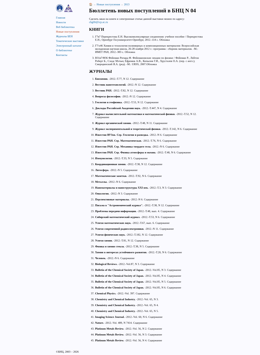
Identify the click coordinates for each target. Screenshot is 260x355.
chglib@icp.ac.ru (98, 21)
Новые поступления (67, 31)
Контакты (61, 54)
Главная (60, 17)
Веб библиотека (65, 26)
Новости (61, 22)
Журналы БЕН (64, 36)
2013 (126, 4)
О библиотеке (64, 50)
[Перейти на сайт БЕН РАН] (59, 8)
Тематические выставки (70, 40)
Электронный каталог (68, 45)
